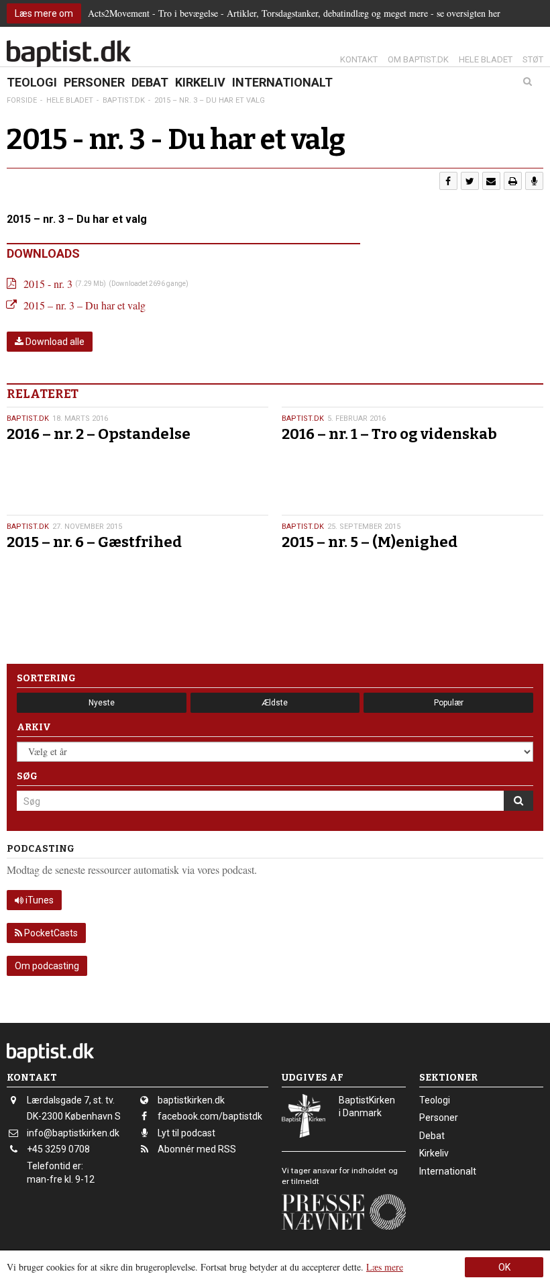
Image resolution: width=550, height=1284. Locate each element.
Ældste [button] (275, 702)
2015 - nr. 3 (47, 284)
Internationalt (282, 82)
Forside (22, 100)
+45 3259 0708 (58, 1149)
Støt (532, 59)
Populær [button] (448, 702)
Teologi (32, 82)
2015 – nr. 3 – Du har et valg (84, 305)
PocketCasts (50, 933)
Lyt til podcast (186, 1133)
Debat (149, 82)
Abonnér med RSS (197, 1149)
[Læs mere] (534, 181)
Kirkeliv (200, 82)
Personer (94, 82)
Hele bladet (485, 59)
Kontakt (359, 59)
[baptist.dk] (69, 53)
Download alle (54, 341)
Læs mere (384, 1267)
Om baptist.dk (418, 59)
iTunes (38, 900)
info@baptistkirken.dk (73, 1133)
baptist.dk (28, 418)
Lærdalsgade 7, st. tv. (71, 1100)
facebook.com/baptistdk (210, 1116)
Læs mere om (44, 13)
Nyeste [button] (102, 702)
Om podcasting (47, 965)
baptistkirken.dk (191, 1100)
